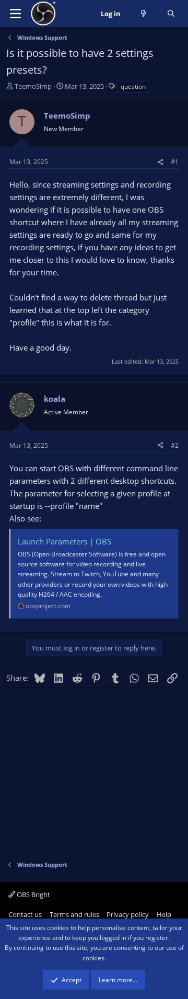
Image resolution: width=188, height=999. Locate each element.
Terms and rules (74, 914)
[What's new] (144, 14)
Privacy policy (128, 914)
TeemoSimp (33, 86)
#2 (175, 445)
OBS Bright (32, 894)
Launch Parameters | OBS (64, 541)
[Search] (171, 14)
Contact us (25, 914)
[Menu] (15, 13)
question (133, 86)
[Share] (160, 161)
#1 (175, 161)
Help (164, 914)
